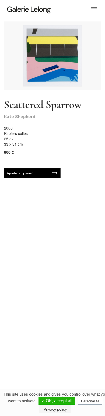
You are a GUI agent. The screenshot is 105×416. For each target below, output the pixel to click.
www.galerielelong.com (71, 360)
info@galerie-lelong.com (24, 302)
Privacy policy (55, 409)
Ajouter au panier (20, 173)
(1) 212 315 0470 (73, 352)
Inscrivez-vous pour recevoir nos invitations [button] (48, 203)
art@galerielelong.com (71, 356)
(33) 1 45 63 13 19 (26, 298)
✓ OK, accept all (56, 401)
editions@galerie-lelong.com (74, 302)
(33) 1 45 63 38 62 (74, 298)
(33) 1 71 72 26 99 (26, 356)
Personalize (90, 401)
